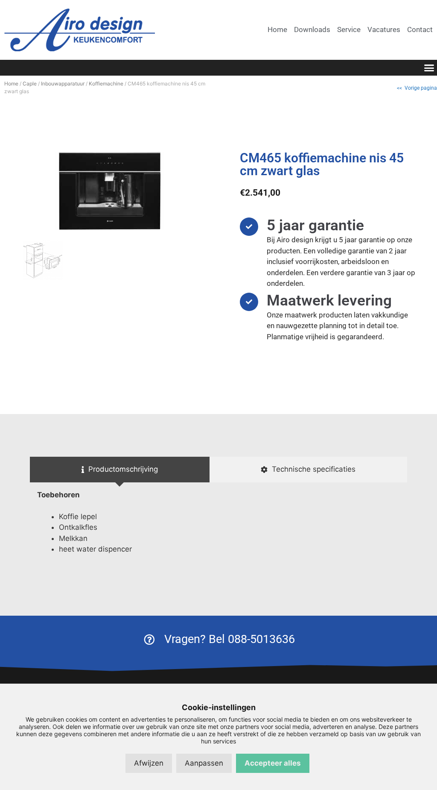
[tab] (120, 469)
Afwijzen (148, 763)
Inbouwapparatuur (62, 83)
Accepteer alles (273, 763)
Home (11, 83)
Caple (30, 83)
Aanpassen (204, 763)
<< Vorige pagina (417, 88)
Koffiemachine (106, 83)
